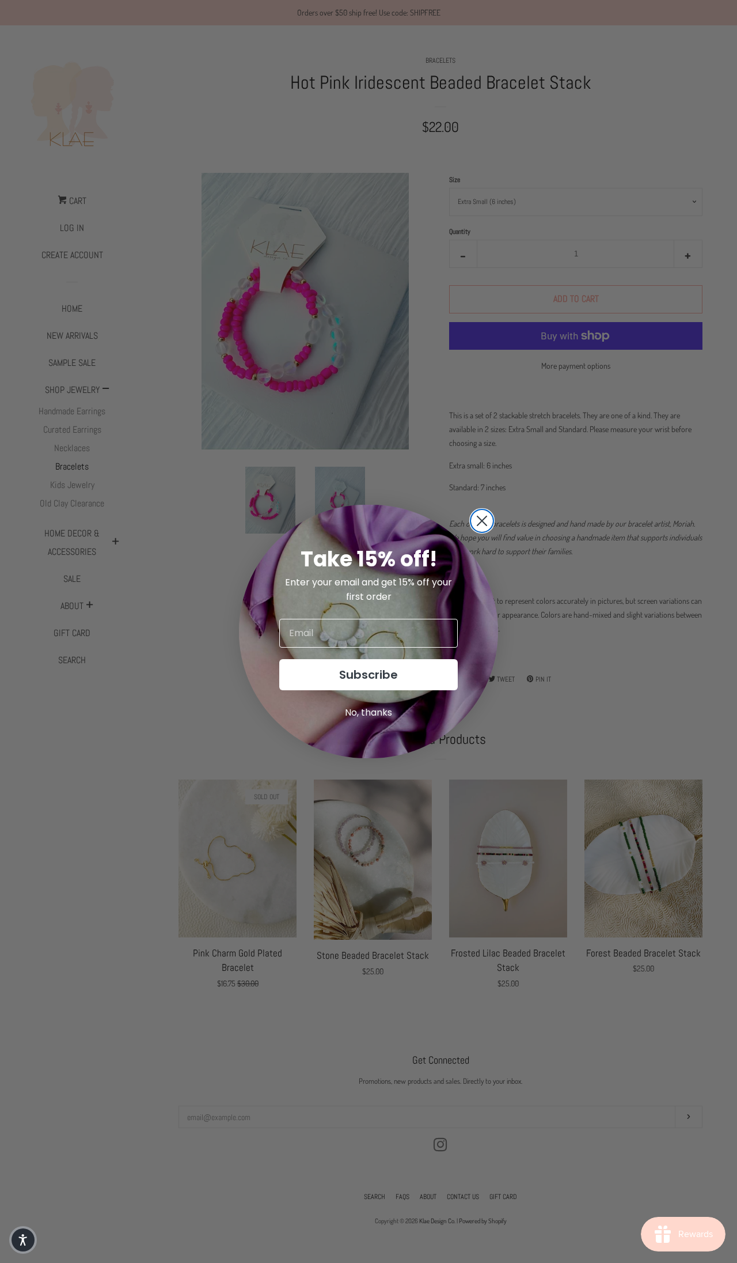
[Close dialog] (481, 520)
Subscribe (368, 675)
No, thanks (368, 712)
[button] (23, 1240)
